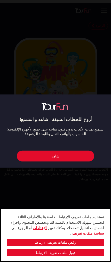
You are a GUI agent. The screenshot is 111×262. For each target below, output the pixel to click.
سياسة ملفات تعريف (87, 233)
